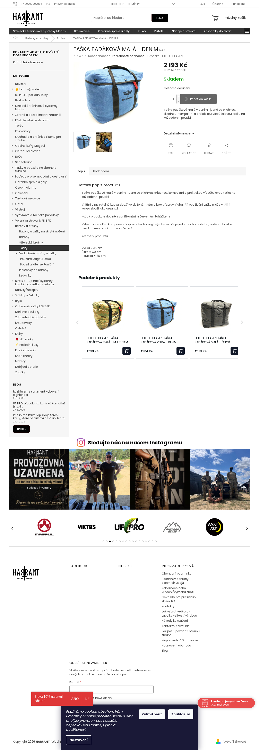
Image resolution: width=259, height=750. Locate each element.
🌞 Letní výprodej (27, 89)
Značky (20, 372)
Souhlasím (180, 714)
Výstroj (20, 209)
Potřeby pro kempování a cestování (41, 176)
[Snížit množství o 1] (178, 101)
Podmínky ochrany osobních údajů (175, 581)
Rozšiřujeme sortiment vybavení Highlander (36, 393)
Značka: (166, 56)
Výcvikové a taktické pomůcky (37, 215)
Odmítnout (152, 714)
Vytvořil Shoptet (234, 741)
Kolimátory (23, 131)
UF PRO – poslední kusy (31, 95)
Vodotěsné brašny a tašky (37, 253)
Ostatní (20, 328)
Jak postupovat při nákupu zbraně (181, 633)
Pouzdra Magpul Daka (35, 259)
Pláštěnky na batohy (33, 270)
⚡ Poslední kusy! (27, 345)
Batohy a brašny (26, 226)
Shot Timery (24, 356)
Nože (18, 157)
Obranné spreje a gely (31, 182)
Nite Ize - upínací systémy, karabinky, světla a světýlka (34, 282)
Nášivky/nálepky (26, 290)
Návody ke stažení (175, 621)
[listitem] (108, 322)
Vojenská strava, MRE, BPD (33, 221)
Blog (165, 651)
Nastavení (78, 740)
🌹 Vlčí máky (24, 339)
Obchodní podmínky (125, 4)
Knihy (19, 334)
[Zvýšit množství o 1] (178, 96)
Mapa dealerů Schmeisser (180, 640)
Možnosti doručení (177, 88)
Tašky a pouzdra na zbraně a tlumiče (35, 169)
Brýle (18, 301)
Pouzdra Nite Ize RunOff (37, 264)
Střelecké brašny (31, 242)
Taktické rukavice (27, 198)
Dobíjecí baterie (26, 367)
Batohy (24, 237)
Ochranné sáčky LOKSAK (32, 306)
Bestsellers (22, 100)
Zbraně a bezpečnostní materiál (38, 115)
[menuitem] (39, 31)
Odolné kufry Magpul (30, 146)
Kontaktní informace (28, 62)
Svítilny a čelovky (27, 295)
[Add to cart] (126, 351)
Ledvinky (25, 275)
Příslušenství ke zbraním (32, 120)
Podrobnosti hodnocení (128, 56)
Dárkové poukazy (27, 312)
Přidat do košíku (201, 99)
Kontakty (168, 606)
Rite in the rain (25, 350)
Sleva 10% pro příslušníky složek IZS (179, 599)
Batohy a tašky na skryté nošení (42, 231)
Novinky (20, 84)
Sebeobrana (24, 162)
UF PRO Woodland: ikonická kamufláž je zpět (39, 405)
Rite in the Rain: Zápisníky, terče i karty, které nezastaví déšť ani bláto (38, 417)
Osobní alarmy (25, 188)
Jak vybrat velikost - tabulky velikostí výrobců (179, 613)
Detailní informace (177, 133)
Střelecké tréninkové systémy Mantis (36, 107)
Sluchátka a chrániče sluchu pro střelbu (38, 138)
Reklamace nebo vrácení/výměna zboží (178, 590)
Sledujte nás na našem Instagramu (135, 442)
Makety (20, 361)
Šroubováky (23, 323)
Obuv (19, 204)
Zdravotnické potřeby (30, 317)
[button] (78, 322)
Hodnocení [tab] (101, 171)
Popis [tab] (81, 171)
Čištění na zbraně (27, 151)
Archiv (21, 429)
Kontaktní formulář (175, 626)
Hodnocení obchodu (176, 645)
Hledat (160, 18)
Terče (19, 126)
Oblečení (21, 193)
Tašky (23, 248)
